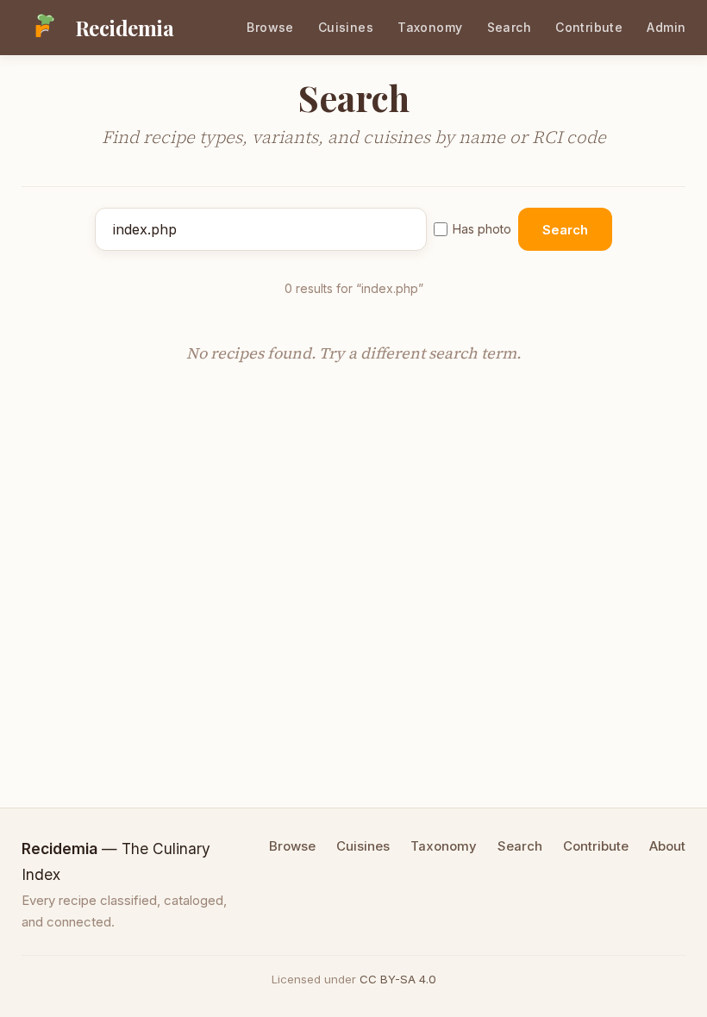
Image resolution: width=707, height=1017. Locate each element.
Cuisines (345, 27)
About (667, 846)
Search (509, 27)
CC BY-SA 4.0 (398, 979)
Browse (270, 27)
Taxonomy (429, 27)
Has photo (482, 228)
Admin (666, 27)
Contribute (589, 27)
